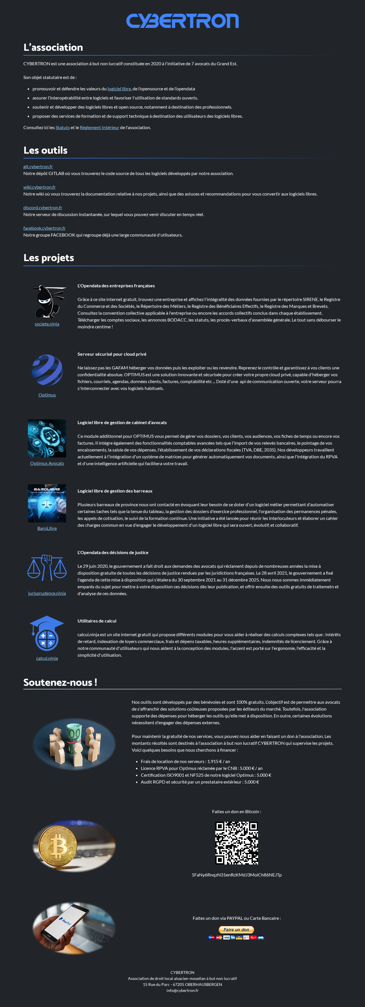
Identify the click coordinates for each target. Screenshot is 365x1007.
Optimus (47, 394)
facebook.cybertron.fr (44, 228)
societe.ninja (47, 323)
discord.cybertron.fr (42, 207)
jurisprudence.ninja (47, 593)
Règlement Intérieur (99, 127)
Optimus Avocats (47, 463)
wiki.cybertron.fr (39, 187)
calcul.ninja (47, 658)
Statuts (63, 127)
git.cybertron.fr (38, 166)
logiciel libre (119, 88)
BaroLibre (47, 528)
